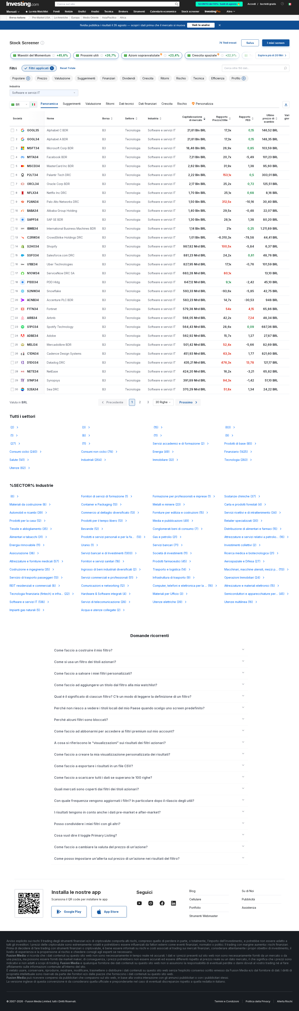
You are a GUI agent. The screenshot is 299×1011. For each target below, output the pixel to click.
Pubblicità (248, 899)
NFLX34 (32, 192)
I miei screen (276, 42)
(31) (26, 537)
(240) (23, 451)
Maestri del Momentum (34, 55)
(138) (27, 602)
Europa (75, 17)
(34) (250, 512)
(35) (29, 528)
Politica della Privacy (258, 1001)
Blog (192, 891)
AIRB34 (32, 317)
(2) (12, 427)
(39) (26, 512)
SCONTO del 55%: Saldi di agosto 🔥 (219, 4)
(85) (238, 443)
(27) (13, 443)
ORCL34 (33, 184)
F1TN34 (32, 309)
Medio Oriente (91, 17)
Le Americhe (61, 17)
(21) (165, 537)
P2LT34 (32, 175)
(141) (17, 459)
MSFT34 (33, 148)
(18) (100, 561)
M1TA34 (32, 157)
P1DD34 (32, 282)
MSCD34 (33, 166)
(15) (155, 427)
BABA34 (32, 210)
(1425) (236, 451)
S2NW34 (33, 291)
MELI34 (32, 344)
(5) (25, 610)
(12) (25, 520)
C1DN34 (33, 353)
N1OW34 (33, 273)
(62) (18, 468)
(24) (242, 577)
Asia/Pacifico (109, 17)
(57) (34, 561)
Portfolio (195, 907)
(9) (226, 435)
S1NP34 (32, 380)
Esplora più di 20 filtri (270, 55)
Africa (123, 17)
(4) (243, 504)
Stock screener (190, 11)
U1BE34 (32, 264)
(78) (97, 451)
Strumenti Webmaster (203, 916)
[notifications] (282, 4)
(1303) (107, 553)
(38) (22, 553)
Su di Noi (248, 891)
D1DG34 (32, 362)
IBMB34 (32, 228)
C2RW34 (33, 237)
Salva (250, 42)
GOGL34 (33, 139)
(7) (176, 528)
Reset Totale (67, 68)
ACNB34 (33, 300)
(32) (163, 459)
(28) (103, 602)
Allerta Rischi (284, 1001)
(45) (170, 561)
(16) (254, 537)
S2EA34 (32, 389)
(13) (99, 504)
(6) (12, 496)
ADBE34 (32, 335)
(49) (161, 451)
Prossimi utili (90, 55)
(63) (227, 427)
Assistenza (249, 907)
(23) (167, 504)
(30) (241, 520)
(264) (91, 459)
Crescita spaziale (204, 55)
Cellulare (195, 899)
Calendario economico (163, 11)
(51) (107, 577)
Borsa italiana (17, 17)
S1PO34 (32, 326)
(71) (166, 545)
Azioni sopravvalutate (144, 55)
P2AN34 (33, 201)
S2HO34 (33, 246)
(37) (240, 496)
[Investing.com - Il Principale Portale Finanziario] (23, 4)
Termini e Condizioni (226, 1001)
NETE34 (32, 371)
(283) (236, 459)
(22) (41, 593)
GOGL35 (33, 130)
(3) (83, 427)
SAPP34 (32, 219)
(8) (83, 435)
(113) (256, 569)
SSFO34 (33, 255)
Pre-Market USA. (41, 17)
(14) (169, 569)
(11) (155, 435)
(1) (12, 435)
